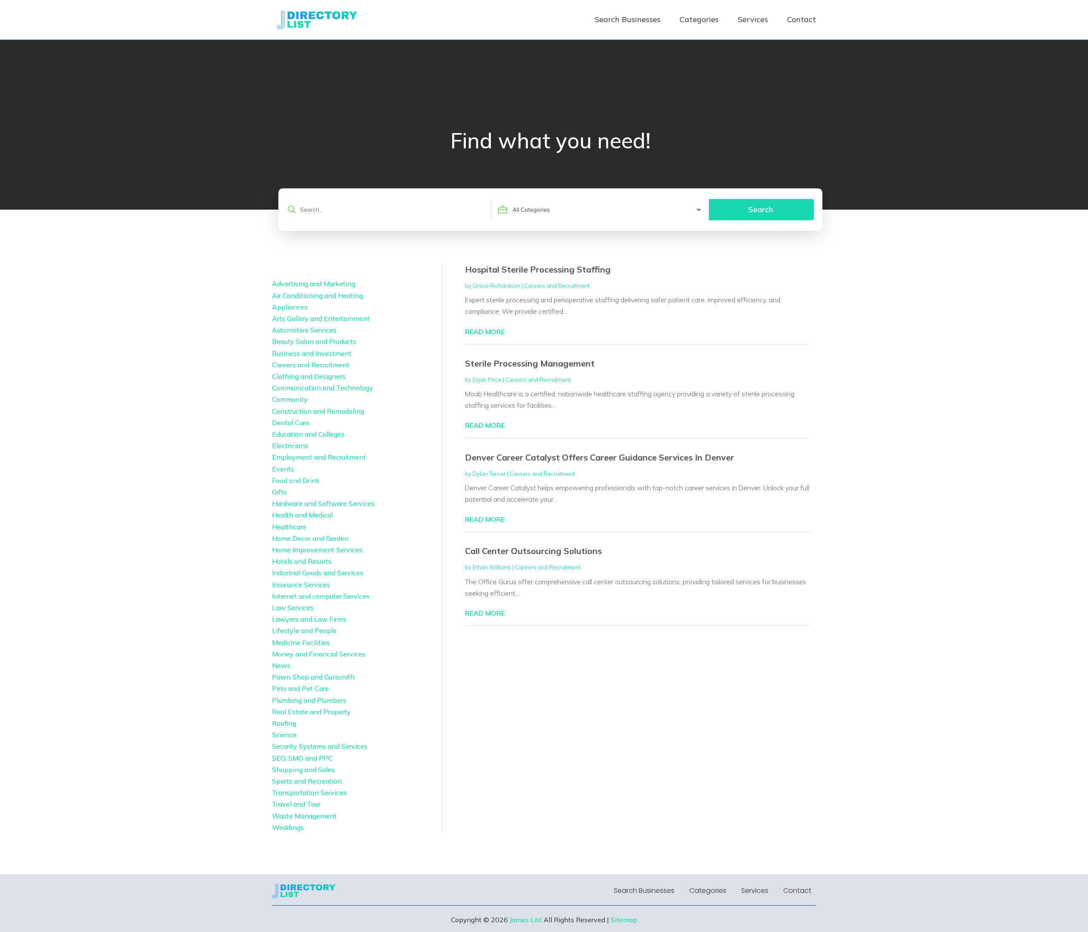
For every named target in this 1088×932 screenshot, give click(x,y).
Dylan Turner (489, 473)
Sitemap (624, 919)
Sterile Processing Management (530, 363)
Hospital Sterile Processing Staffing (538, 269)
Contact (801, 19)
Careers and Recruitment (556, 285)
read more (485, 331)
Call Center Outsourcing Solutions (533, 551)
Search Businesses (627, 19)
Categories (699, 19)
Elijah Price (487, 379)
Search (760, 209)
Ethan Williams (492, 567)
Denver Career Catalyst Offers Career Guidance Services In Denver (599, 457)
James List (526, 919)
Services (753, 19)
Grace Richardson (496, 285)
